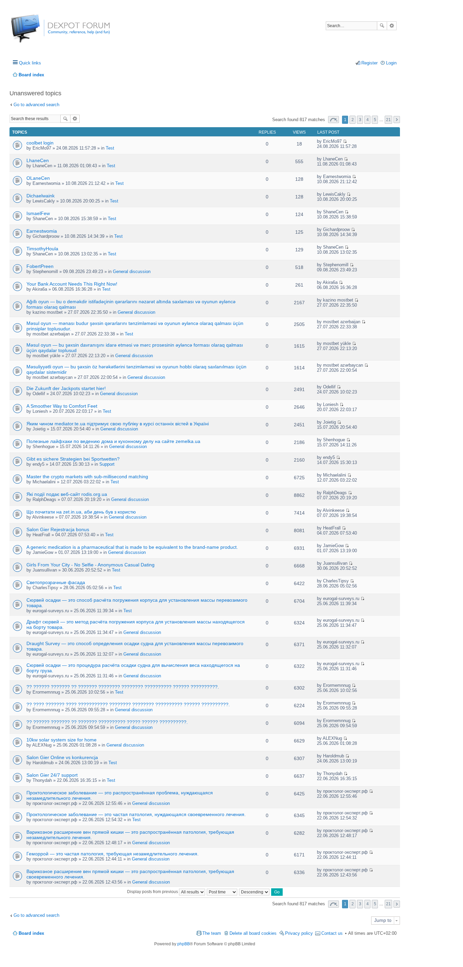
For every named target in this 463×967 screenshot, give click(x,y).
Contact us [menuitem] (332, 933)
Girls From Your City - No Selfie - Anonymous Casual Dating (90, 564)
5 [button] (375, 119)
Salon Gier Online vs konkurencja (62, 757)
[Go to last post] (345, 141)
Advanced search (391, 26)
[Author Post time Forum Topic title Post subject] (222, 891)
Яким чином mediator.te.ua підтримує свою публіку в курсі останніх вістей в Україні (117, 423)
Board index (31, 933)
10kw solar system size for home (61, 739)
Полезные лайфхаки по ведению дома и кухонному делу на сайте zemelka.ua (113, 441)
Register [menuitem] (369, 62)
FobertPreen (40, 266)
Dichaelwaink (40, 195)
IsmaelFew (38, 213)
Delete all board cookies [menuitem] (253, 933)
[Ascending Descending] (254, 891)
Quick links (30, 62)
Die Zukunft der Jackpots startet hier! (66, 388)
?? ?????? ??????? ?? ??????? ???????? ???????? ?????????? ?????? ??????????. (122, 687)
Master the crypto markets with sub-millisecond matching (87, 476)
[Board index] (36, 32)
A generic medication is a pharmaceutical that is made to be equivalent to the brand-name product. (132, 547)
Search (382, 26)
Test (110, 148)
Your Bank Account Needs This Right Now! (71, 284)
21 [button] (388, 119)
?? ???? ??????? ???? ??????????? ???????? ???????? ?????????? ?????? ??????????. (128, 704)
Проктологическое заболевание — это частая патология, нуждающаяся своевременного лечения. (136, 814)
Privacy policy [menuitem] (299, 933)
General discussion (131, 271)
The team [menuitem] (211, 933)
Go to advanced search (36, 104)
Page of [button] (333, 119)
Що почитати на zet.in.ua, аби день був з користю (81, 512)
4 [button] (367, 119)
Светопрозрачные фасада (55, 582)
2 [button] (352, 119)
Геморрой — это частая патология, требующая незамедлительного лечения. (112, 853)
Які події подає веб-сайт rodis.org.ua (66, 494)
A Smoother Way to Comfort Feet (61, 406)
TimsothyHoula (42, 248)
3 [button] (360, 119)
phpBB (183, 944)
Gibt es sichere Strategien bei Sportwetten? (73, 459)
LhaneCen (37, 160)
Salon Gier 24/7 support (52, 775)
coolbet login (40, 143)
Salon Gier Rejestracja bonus (57, 529)
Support (107, 464)
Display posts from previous (153, 891)
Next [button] (397, 119)
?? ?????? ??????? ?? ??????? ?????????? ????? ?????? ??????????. (107, 722)
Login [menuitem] (391, 62)
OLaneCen (38, 178)
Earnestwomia (41, 231)
